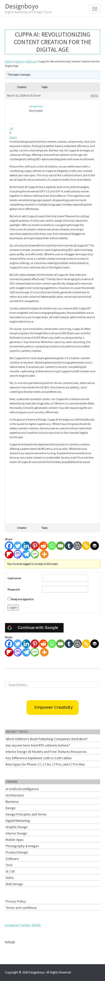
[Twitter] (17, 545)
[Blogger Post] (77, 545)
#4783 (94, 95)
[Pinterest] (35, 545)
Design (11, 808)
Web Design (14, 884)
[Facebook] (9, 545)
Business (12, 801)
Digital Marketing (18, 820)
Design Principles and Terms (26, 814)
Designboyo (28, 8)
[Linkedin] (26, 545)
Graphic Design (17, 827)
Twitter (25, 925)
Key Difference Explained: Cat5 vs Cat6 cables (39, 758)
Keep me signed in (22, 599)
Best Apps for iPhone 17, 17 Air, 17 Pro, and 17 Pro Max (45, 764)
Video (10, 877)
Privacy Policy (16, 901)
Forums (19, 61)
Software (30, 61)
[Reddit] (43, 545)
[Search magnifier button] (97, 683)
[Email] (60, 545)
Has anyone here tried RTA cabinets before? (38, 745)
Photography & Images (22, 846)
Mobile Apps (15, 839)
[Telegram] (26, 554)
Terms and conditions (21, 907)
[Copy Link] (86, 545)
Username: (14, 578)
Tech (9, 865)
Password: (14, 589)
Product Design (17, 852)
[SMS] (35, 554)
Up (11, 128)
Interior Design (16, 833)
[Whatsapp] (52, 545)
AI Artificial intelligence (22, 789)
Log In (13, 607)
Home (8, 61)
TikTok (36, 925)
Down (13, 137)
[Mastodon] (17, 554)
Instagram (12, 925)
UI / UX (10, 871)
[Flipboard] (9, 554)
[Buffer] (94, 545)
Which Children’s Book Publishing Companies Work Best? (47, 739)
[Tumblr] (69, 545)
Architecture (15, 795)
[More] (44, 554)
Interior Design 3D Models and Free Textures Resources (46, 751)
